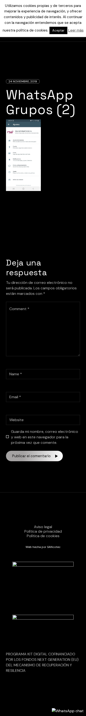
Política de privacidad (43, 531)
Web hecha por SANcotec (43, 547)
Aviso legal (43, 526)
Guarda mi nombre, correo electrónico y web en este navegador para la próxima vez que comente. (44, 437)
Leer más (76, 30)
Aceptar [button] (58, 30)
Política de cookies (43, 535)
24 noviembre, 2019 (23, 81)
